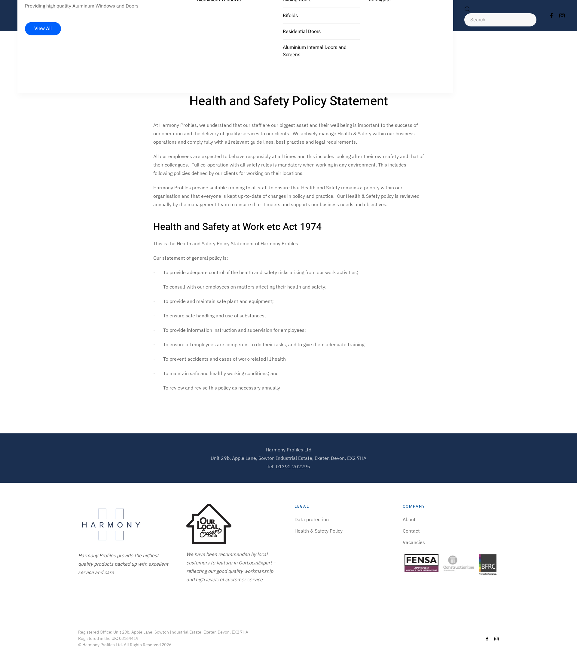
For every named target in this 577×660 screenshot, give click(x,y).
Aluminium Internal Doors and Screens (315, 51)
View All (43, 28)
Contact (411, 531)
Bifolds (290, 15)
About (409, 519)
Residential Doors (302, 31)
